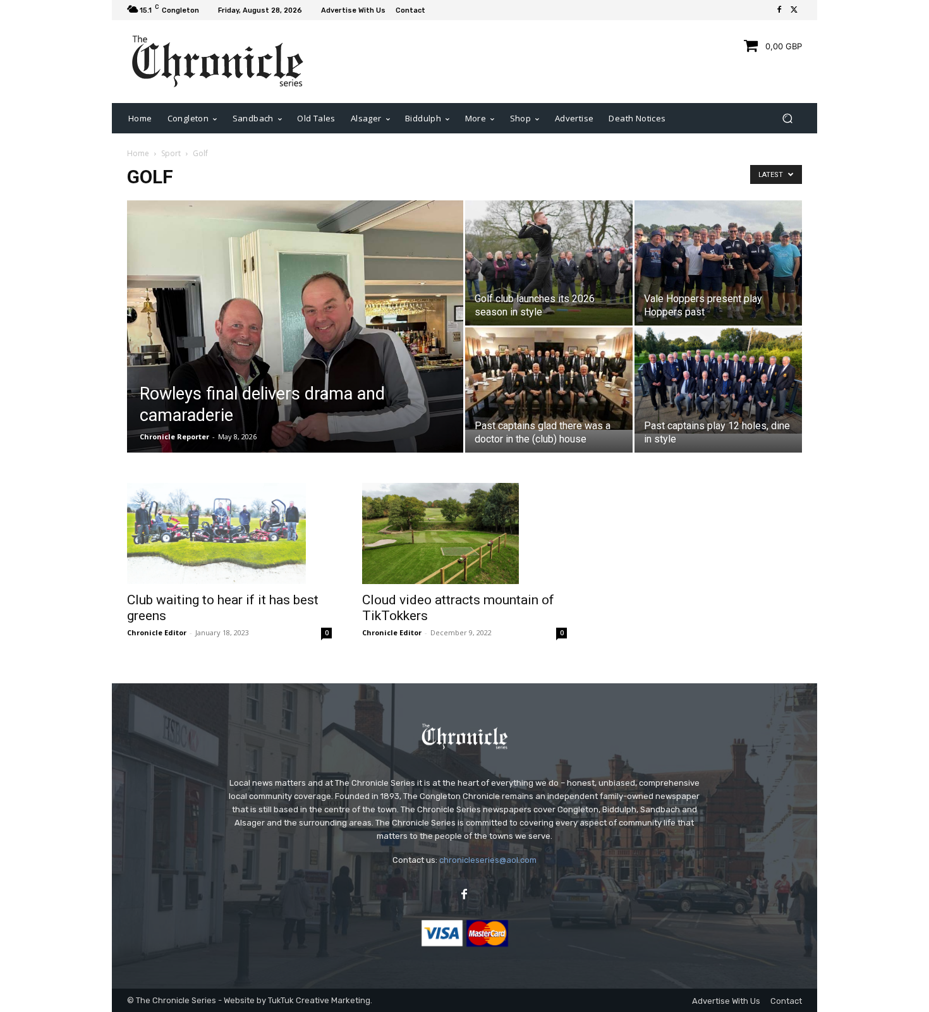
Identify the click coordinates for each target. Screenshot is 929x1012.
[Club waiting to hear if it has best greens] (229, 533)
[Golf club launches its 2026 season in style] (549, 263)
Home (138, 153)
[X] (794, 10)
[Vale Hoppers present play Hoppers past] (718, 263)
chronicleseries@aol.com (488, 860)
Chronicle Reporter (174, 436)
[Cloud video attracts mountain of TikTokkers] (464, 533)
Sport (171, 153)
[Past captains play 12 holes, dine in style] (718, 380)
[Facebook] (779, 10)
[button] (787, 118)
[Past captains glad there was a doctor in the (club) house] (549, 378)
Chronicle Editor (156, 632)
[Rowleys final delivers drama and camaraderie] (295, 377)
